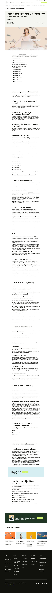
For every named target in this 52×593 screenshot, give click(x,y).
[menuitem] (45, 0)
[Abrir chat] (50, 591)
